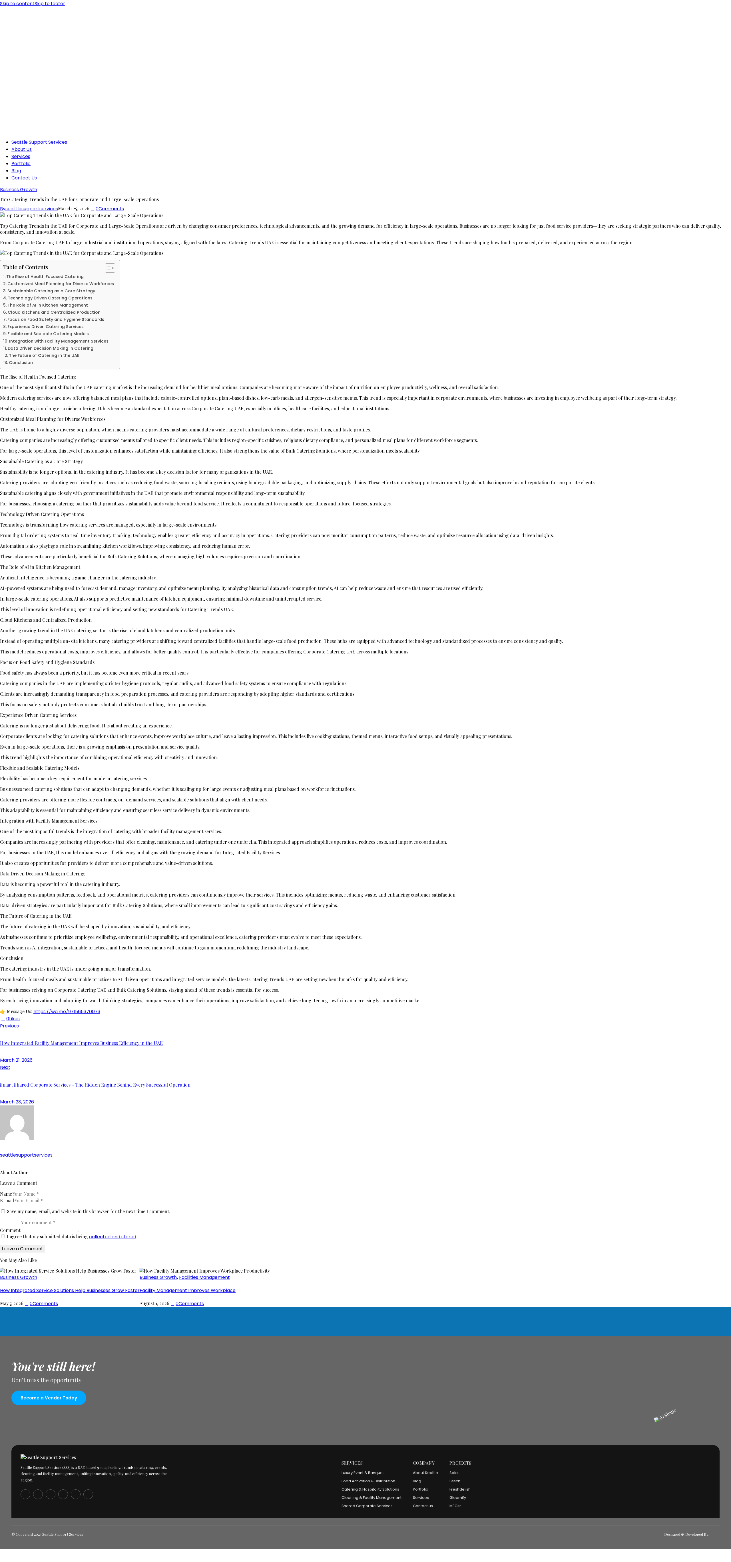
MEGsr (455, 1506)
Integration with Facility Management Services (59, 341)
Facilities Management (204, 1277)
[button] (10, 1018)
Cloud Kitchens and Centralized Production (54, 312)
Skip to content (17, 3)
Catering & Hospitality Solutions (370, 1489)
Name (6, 1194)
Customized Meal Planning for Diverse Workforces (60, 284)
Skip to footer (50, 3)
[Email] (36, 1018)
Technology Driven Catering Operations (50, 298)
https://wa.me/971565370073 (66, 1011)
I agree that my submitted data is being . (72, 1236)
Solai (454, 1472)
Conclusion (21, 362)
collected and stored (112, 1236)
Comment (10, 1230)
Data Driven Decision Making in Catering (50, 348)
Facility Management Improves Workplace (188, 1290)
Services (421, 1497)
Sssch (454, 1481)
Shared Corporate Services (367, 1506)
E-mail (7, 1200)
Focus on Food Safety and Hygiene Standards (55, 319)
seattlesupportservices (26, 1155)
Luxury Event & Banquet (363, 1472)
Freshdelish (460, 1489)
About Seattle (425, 1472)
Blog (417, 1481)
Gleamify (457, 1497)
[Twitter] (23, 1018)
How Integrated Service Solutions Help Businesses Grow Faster (70, 1290)
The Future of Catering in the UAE (44, 355)
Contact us (423, 1506)
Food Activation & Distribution (368, 1481)
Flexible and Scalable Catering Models (48, 334)
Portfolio (420, 1489)
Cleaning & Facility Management (371, 1497)
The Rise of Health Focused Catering (45, 276)
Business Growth (18, 189)
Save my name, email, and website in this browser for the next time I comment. (88, 1211)
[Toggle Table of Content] (107, 268)
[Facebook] (29, 1018)
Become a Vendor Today (49, 1398)
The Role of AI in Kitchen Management (47, 305)
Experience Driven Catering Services (45, 326)
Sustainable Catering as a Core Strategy (51, 291)
